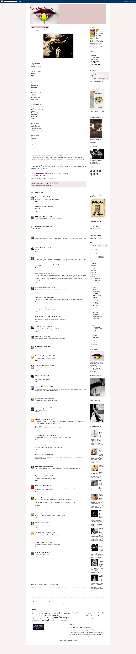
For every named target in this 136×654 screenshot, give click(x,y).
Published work (95, 57)
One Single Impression (40, 185)
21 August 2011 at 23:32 (46, 408)
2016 (92, 266)
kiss (89, 616)
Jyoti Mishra (38, 398)
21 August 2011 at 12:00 (46, 326)
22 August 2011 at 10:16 (53, 435)
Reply (36, 201)
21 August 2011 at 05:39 (48, 247)
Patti (36, 513)
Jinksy (37, 522)
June (94, 342)
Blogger (75, 640)
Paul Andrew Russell (40, 435)
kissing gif (94, 615)
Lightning (95, 335)
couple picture (40, 615)
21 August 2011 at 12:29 (49, 356)
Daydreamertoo (39, 273)
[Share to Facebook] (55, 183)
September (96, 285)
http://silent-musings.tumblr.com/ (47, 178)
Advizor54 (38, 257)
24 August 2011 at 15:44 (46, 542)
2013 (92, 272)
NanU (36, 485)
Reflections (38, 216)
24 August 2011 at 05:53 (45, 522)
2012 (92, 274)
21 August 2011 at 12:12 (44, 336)
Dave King (38, 466)
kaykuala (37, 386)
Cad (36, 197)
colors (33, 615)
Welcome (93, 55)
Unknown (37, 419)
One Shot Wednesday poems (94, 612)
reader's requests (78, 618)
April (94, 344)
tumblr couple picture (47, 620)
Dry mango (95, 305)
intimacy (82, 616)
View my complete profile (96, 47)
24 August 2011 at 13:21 (51, 532)
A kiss (94, 325)
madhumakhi (38, 287)
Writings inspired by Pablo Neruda (96, 62)
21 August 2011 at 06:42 (48, 297)
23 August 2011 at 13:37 (44, 513)
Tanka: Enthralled (97, 295)
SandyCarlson (39, 356)
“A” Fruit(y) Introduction (96, 302)
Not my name (96, 307)
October (95, 283)
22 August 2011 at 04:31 (47, 419)
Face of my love (96, 300)
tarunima (37, 408)
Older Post (82, 587)
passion (44, 618)
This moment (96, 318)
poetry (71, 618)
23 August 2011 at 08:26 (67, 497)
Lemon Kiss (95, 293)
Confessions (96, 337)
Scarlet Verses (42, 8)
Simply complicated (101, 467)
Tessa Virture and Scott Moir (83, 613)
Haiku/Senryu (66, 612)
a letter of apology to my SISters (101, 577)
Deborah (37, 226)
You (100, 480)
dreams (77, 615)
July (94, 340)
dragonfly (72, 615)
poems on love (60, 618)
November (95, 280)
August (94, 287)
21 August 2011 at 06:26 (49, 287)
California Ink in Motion (41, 317)
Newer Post (34, 587)
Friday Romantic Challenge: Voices (98, 328)
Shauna (37, 375)
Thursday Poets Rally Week (96, 613)
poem (51, 618)
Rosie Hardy (72, 613)
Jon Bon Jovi (82, 612)
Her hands (95, 321)
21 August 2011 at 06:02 (50, 273)
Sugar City (95, 312)
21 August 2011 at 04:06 (48, 216)
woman (62, 620)
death (61, 616)
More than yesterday (98, 316)
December (95, 278)
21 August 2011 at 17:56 (46, 375)
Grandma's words (101, 560)
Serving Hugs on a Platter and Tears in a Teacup (47, 497)
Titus (36, 346)
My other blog (94, 59)
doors (67, 615)
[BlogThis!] (52, 183)
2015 (92, 268)
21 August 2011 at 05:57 (47, 257)
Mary (36, 336)
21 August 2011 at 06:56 (48, 307)
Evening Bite (96, 314)
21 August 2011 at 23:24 (48, 398)
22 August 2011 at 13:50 (48, 445)
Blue (94, 333)
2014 (92, 270)
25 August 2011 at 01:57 (45, 552)
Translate (95, 249)
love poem (101, 616)
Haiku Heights (57, 612)
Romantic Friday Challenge (60, 613)
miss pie (37, 542)
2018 (92, 263)
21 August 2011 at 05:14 (48, 236)
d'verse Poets (50, 616)
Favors (94, 323)
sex (94, 618)
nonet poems (37, 618)
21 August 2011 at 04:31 (46, 226)
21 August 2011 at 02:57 (44, 197)
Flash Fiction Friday (38, 612)
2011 (92, 276)
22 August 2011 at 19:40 (48, 454)
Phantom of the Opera (37, 613)
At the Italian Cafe (100, 450)
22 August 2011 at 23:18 (47, 466)
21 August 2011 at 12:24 (44, 346)
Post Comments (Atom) (43, 590)
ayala (36, 552)
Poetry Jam (48, 185)
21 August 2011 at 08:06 (54, 317)
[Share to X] (53, 183)
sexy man (98, 618)
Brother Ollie (38, 247)
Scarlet (100, 30)
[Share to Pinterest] (57, 183)
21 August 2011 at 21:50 (47, 386)
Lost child (95, 297)
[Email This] (50, 183)
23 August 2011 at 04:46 (45, 485)
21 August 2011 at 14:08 (48, 365)
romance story (87, 618)
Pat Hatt (37, 326)
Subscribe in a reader (95, 238)
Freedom (50, 612)
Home (58, 587)
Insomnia (75, 612)
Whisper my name (97, 310)
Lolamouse (38, 365)
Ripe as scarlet (101, 545)
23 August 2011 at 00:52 (47, 476)
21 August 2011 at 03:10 (48, 206)
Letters (94, 289)
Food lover (95, 331)
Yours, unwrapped (101, 512)
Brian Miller (38, 236)
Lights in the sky (97, 291)
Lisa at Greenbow (39, 532)
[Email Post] (47, 183)
